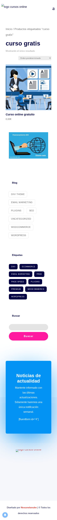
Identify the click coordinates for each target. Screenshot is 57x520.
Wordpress (18, 235)
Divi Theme (18, 194)
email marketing (20, 274)
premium (16, 289)
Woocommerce (21, 227)
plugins (35, 282)
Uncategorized (21, 219)
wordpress (18, 297)
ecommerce (28, 267)
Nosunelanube (29, 507)
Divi (13, 267)
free (39, 274)
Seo (31, 210)
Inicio (9, 29)
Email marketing (22, 202)
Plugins (16, 210)
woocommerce (36, 289)
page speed (17, 282)
